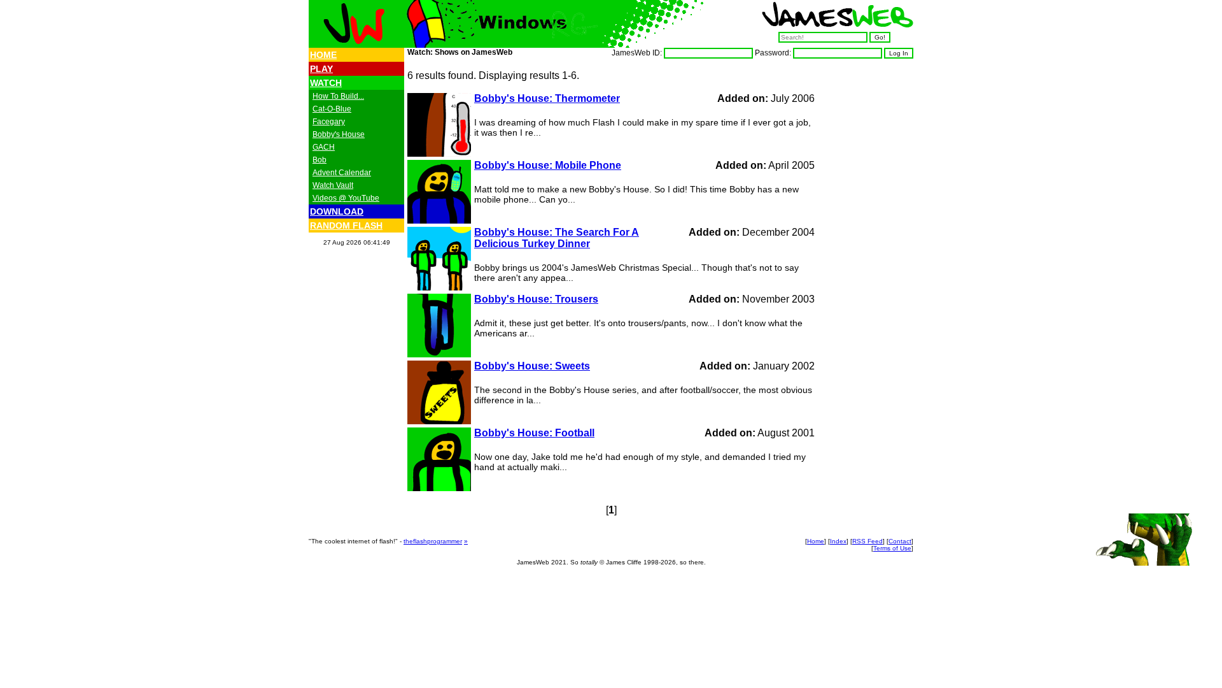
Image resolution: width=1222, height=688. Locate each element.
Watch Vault (333, 185)
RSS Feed (867, 541)
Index (838, 541)
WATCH (326, 83)
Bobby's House (339, 134)
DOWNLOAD (336, 211)
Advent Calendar (342, 172)
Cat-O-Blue (332, 108)
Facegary (329, 121)
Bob (320, 159)
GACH (324, 147)
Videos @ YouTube (346, 198)
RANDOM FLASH (346, 225)
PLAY (321, 69)
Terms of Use (892, 548)
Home (815, 541)
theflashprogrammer (433, 541)
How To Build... (338, 96)
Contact (899, 541)
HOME (323, 55)
